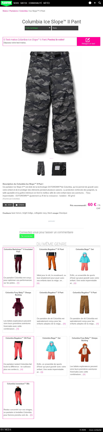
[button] (94, 2)
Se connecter (26, 236)
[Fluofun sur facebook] (79, 3)
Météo (46, 3)
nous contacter (95, 430)
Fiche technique (31, 28)
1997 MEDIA (6, 429)
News (16, 3)
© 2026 (83, 430)
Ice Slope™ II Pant (37, 11)
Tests (55, 28)
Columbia (24, 11)
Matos (24, 3)
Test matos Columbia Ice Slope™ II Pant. (26, 39)
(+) (18, 283)
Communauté (35, 3)
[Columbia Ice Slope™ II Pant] (51, 105)
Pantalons (14, 11)
